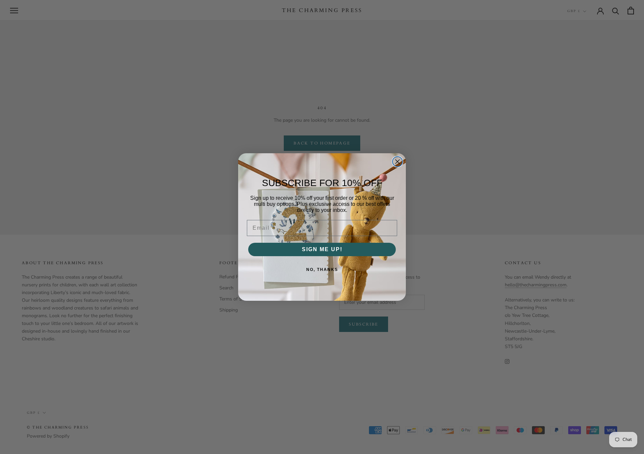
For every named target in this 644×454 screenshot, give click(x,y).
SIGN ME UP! (322, 249)
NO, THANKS (322, 269)
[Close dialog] (397, 162)
